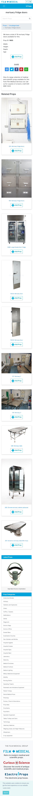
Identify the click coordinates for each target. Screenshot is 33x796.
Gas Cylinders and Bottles (10, 639)
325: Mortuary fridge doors (16, 146)
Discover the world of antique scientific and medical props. (16, 768)
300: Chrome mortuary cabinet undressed (16, 507)
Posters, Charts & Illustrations (11, 701)
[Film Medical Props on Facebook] (26, 1)
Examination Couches (9, 636)
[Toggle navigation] (4, 6)
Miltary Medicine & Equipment (11, 673)
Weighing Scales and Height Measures (13, 728)
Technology (6, 722)
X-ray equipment (7, 735)
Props (29, 6)
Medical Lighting (7, 670)
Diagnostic (6, 622)
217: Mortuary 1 (16, 376)
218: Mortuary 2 (16, 412)
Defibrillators (7, 615)
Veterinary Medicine (8, 725)
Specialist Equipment (9, 715)
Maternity (6, 660)
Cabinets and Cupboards (10, 605)
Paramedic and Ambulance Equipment (13, 687)
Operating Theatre (8, 684)
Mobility (5, 677)
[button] (16, 151)
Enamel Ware (6, 632)
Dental (5, 618)
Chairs (5, 608)
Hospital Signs (7, 649)
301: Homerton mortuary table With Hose (16, 540)
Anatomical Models (8, 598)
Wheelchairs (6, 732)
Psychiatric (6, 711)
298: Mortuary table (16, 446)
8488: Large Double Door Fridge (17, 247)
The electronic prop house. (16, 778)
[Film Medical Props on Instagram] (30, 1)
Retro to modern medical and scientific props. (16, 756)
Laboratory (6, 656)
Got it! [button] (6, 792)
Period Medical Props (9, 694)
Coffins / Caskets (8, 611)
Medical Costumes (8, 663)
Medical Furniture (8, 667)
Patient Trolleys (7, 691)
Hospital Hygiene (8, 642)
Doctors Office (7, 629)
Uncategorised (14, 25)
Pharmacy (6, 697)
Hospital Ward (7, 653)
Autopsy (5, 601)
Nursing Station (7, 680)
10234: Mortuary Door (16, 340)
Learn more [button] (6, 788)
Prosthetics (6, 708)
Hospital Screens (8, 646)
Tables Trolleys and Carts (10, 718)
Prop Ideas (6, 704)
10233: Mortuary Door (16, 293)
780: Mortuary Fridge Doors (16, 200)
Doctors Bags (7, 625)
